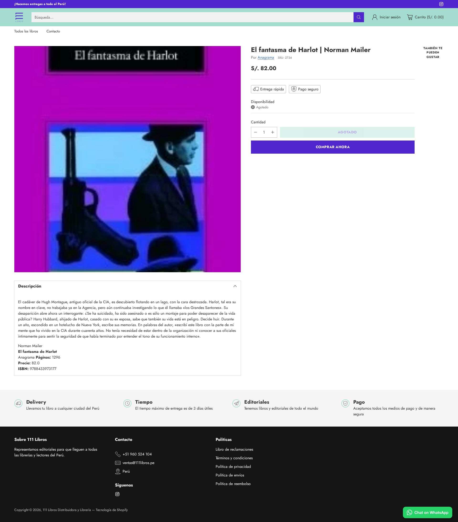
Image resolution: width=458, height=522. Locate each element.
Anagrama (266, 57)
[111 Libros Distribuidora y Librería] (19, 17)
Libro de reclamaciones (234, 449)
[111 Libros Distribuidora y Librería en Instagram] (441, 5)
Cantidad (258, 122)
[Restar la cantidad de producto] (255, 132)
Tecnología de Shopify (112, 509)
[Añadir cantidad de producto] (272, 132)
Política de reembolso (233, 483)
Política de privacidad (233, 466)
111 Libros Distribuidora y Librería (67, 509)
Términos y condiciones (234, 458)
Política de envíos (230, 475)
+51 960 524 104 (137, 454)
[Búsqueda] (359, 17)
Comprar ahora (333, 147)
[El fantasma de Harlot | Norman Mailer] (127, 159)
